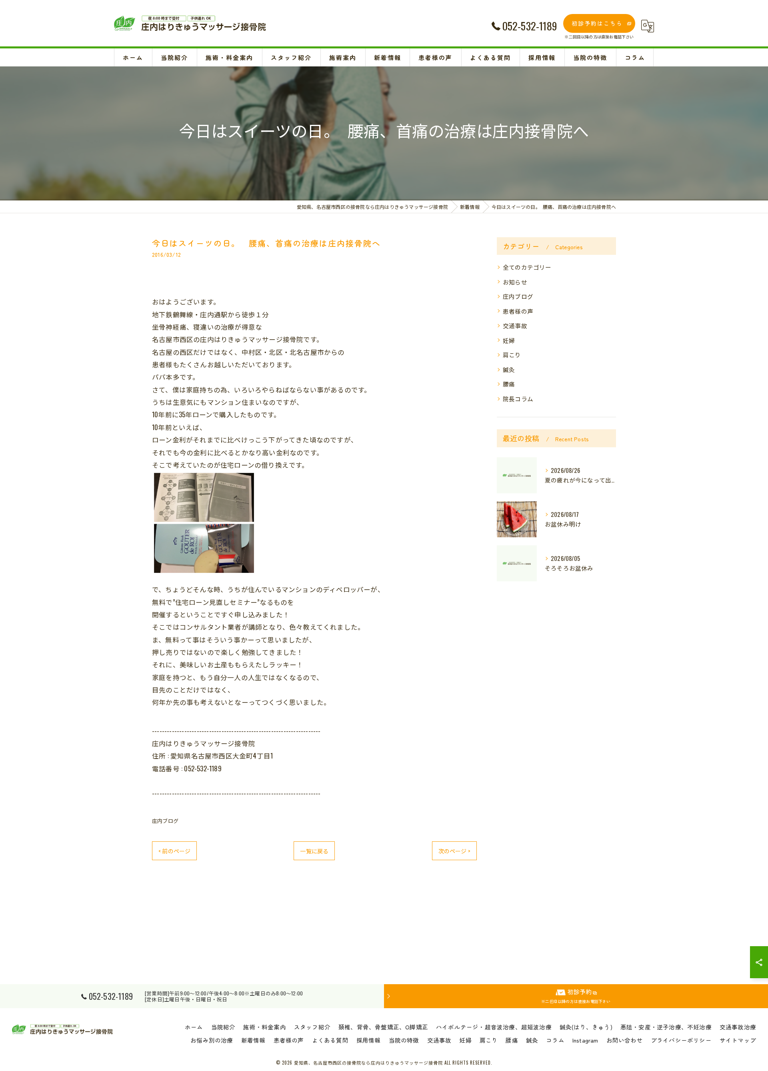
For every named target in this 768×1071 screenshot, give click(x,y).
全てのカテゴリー (527, 267)
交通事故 (515, 325)
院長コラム (518, 398)
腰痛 (509, 384)
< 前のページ (174, 851)
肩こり (512, 354)
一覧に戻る (314, 851)
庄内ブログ (165, 821)
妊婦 (509, 340)
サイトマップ (738, 1040)
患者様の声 (518, 311)
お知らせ (515, 282)
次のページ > (454, 851)
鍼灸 (509, 369)
